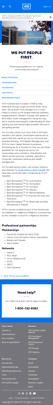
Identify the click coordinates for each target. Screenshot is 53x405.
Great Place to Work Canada (31, 170)
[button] (3, 6)
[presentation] (26, 33)
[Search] (10, 6)
